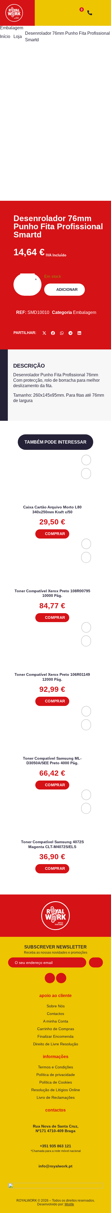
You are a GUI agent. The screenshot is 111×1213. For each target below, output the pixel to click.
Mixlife (69, 1204)
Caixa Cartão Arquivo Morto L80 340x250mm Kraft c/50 (52, 509)
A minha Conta (55, 1021)
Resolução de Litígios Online (55, 1090)
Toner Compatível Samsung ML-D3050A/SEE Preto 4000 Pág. (52, 760)
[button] (44, 333)
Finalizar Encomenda (55, 1036)
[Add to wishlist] (86, 460)
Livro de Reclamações (56, 1097)
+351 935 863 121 (56, 1148)
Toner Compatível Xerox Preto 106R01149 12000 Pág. (52, 677)
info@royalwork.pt (55, 1166)
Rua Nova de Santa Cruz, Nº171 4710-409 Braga (55, 1128)
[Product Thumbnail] (21, 71)
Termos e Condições (55, 1067)
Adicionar (67, 289)
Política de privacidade (55, 1074)
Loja (17, 36)
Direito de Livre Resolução (55, 1044)
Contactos (55, 1013)
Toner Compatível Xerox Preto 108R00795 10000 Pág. (52, 593)
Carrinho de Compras (55, 1029)
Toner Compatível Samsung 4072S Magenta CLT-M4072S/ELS (52, 844)
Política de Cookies (55, 1082)
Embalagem (11, 28)
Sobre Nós (56, 1006)
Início (5, 36)
